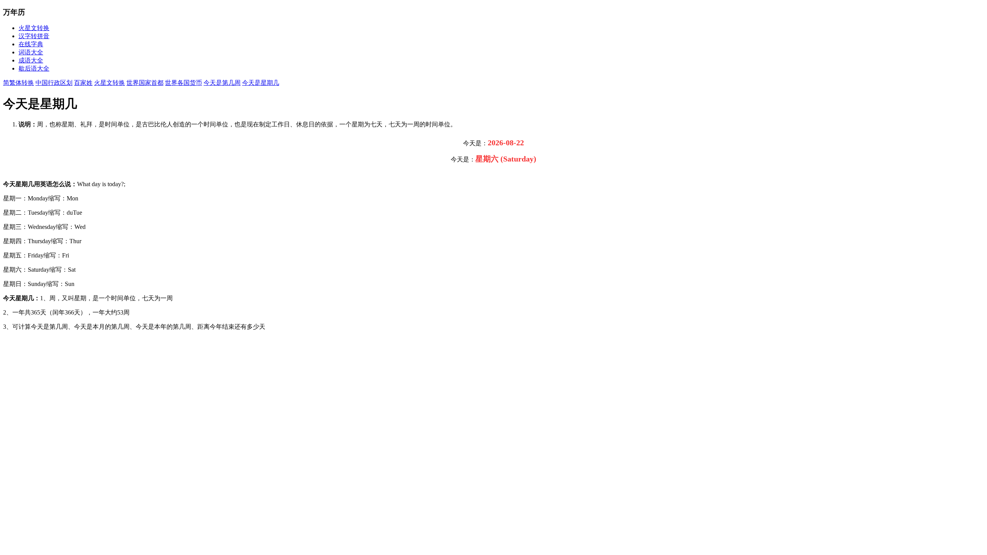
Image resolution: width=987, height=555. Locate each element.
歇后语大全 (34, 68)
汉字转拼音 (34, 36)
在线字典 (31, 44)
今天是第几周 (222, 82)
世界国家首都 (144, 82)
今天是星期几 (260, 82)
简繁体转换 (18, 82)
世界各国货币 (183, 82)
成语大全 (31, 60)
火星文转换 (34, 28)
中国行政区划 (53, 82)
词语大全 (31, 52)
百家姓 (83, 82)
